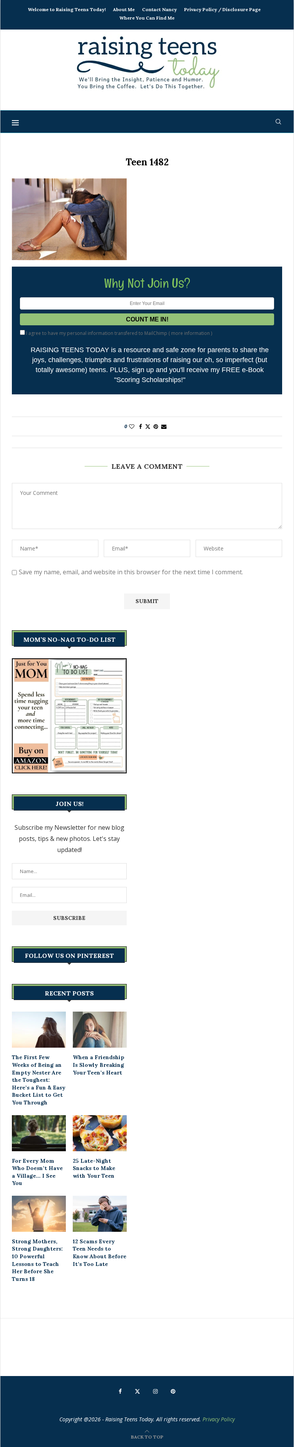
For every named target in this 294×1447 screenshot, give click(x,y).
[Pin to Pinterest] (156, 426)
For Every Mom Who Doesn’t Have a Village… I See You (37, 1172)
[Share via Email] (164, 426)
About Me (124, 9)
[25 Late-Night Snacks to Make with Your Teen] (100, 1133)
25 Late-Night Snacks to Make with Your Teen (94, 1168)
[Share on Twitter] (147, 426)
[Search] (278, 121)
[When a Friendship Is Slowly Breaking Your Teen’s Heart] (100, 1030)
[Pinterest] (173, 1391)
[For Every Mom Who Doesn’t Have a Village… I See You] (39, 1133)
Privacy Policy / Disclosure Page (222, 9)
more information (190, 333)
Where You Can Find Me (147, 18)
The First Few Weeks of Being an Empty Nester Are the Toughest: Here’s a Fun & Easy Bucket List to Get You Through (38, 1080)
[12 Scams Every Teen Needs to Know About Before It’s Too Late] (100, 1214)
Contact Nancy (159, 9)
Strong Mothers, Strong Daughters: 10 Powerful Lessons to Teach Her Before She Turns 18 (37, 1260)
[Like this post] (131, 426)
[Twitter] (137, 1391)
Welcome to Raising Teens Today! (67, 9)
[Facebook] (120, 1391)
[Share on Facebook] (140, 426)
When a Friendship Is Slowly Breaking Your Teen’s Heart (98, 1065)
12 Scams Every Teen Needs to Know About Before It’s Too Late (99, 1252)
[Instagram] (155, 1391)
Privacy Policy (219, 1419)
